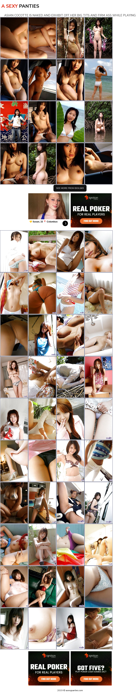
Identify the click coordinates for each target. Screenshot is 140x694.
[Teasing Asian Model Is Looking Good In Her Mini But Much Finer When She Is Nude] (70, 587)
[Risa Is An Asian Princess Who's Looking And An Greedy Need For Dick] (42, 628)
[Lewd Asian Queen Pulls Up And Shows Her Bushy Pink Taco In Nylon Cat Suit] (42, 293)
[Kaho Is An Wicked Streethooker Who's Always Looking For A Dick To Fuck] (70, 545)
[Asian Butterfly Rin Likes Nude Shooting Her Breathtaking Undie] (98, 587)
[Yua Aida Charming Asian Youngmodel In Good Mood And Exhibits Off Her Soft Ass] (98, 377)
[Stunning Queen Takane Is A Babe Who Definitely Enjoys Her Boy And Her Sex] (98, 503)
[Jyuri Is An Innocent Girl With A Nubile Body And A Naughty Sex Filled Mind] (42, 503)
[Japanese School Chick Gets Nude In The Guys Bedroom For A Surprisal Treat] (70, 628)
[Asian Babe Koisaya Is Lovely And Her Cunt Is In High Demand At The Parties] (98, 419)
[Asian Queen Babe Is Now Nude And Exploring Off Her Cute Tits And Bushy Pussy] (70, 293)
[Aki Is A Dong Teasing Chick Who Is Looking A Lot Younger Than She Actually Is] (98, 461)
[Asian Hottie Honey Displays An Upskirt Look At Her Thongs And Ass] (14, 545)
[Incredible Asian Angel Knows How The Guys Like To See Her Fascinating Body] (42, 377)
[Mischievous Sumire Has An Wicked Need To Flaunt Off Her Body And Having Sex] (42, 419)
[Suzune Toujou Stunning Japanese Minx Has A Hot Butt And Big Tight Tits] (14, 503)
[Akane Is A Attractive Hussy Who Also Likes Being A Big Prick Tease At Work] (14, 419)
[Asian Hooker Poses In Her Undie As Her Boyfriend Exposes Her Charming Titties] (42, 461)
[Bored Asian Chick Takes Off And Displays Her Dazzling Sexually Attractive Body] (42, 335)
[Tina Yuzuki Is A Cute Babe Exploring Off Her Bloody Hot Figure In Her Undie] (98, 251)
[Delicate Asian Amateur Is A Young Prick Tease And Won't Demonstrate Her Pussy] (14, 293)
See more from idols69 (70, 188)
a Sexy (20, 6)
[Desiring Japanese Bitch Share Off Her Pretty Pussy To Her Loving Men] (14, 461)
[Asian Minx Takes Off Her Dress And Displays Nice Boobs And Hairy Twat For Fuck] (70, 335)
